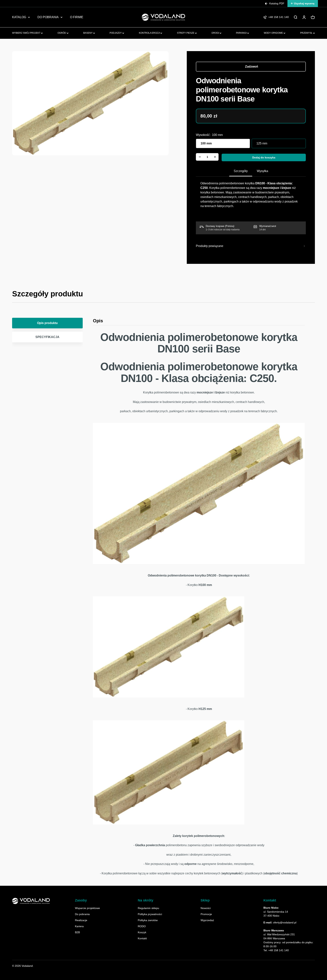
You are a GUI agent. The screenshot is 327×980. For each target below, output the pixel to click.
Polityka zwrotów (148, 920)
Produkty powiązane (209, 246)
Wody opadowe (273, 33)
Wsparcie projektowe (87, 908)
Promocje (206, 914)
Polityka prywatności (150, 914)
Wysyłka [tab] (262, 171)
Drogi (216, 33)
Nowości (206, 908)
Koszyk (142, 932)
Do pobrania (82, 914)
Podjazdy (116, 33)
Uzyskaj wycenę (304, 3)
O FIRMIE (76, 17)
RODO (142, 926)
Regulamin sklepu (148, 908)
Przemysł (306, 33)
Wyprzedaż (207, 920)
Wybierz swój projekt (26, 33)
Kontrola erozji (149, 33)
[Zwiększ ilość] (215, 157)
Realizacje (81, 920)
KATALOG (19, 17)
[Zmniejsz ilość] (200, 157)
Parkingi (241, 33)
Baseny (88, 33)
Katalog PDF (276, 3)
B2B (77, 932)
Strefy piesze (186, 33)
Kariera (79, 926)
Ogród (62, 33)
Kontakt (142, 938)
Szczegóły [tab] (241, 171)
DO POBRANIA (48, 17)
